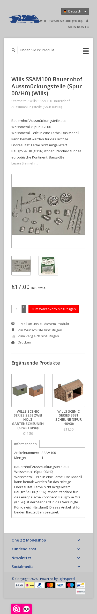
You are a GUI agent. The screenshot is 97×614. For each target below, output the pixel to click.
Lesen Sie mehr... (24, 163)
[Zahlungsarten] (20, 585)
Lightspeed (66, 579)
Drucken (24, 342)
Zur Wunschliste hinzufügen (39, 330)
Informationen (25, 443)
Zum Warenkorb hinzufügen (53, 309)
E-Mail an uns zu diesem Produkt (43, 323)
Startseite (19, 100)
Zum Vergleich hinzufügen (38, 336)
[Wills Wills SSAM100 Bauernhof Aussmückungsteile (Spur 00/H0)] (48, 211)
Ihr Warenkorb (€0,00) (63, 20)
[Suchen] (13, 50)
